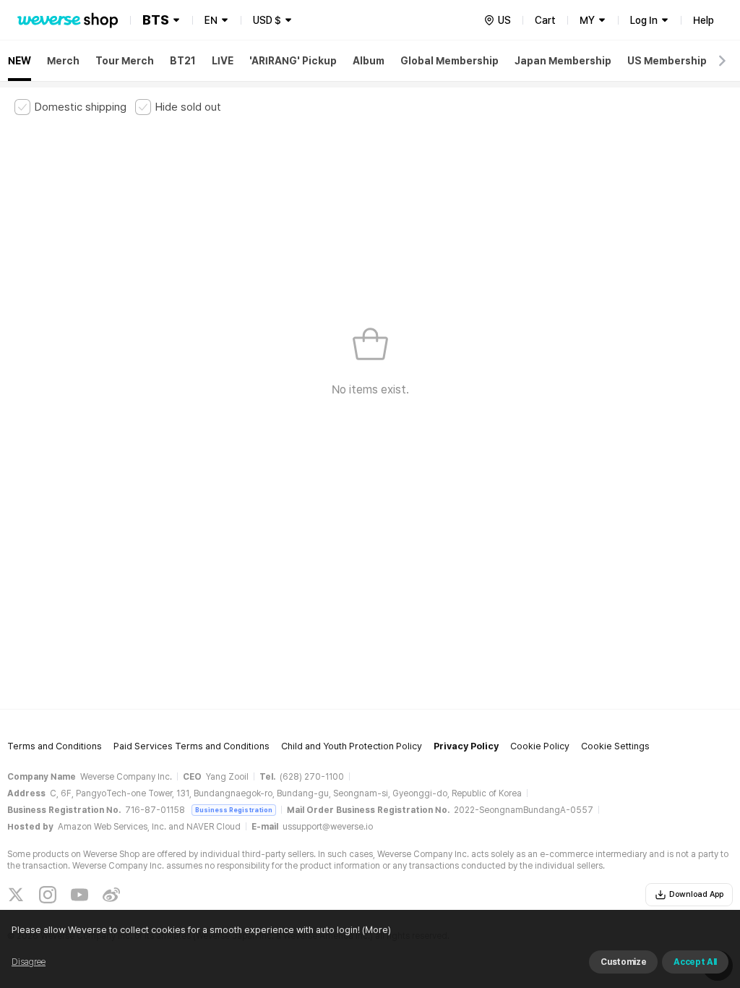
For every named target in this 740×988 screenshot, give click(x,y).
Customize (623, 962)
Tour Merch (124, 61)
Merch (63, 61)
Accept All (695, 962)
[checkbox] (70, 107)
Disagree (29, 962)
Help (703, 20)
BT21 (183, 61)
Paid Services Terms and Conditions (191, 746)
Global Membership (449, 61)
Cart (545, 20)
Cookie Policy (539, 746)
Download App (696, 894)
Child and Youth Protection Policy (351, 746)
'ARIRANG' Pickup (293, 61)
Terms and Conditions (54, 746)
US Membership (667, 61)
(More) (376, 929)
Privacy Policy (466, 746)
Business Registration (233, 810)
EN (211, 20)
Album (368, 61)
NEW (19, 61)
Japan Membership (563, 61)
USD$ (267, 20)
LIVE (222, 61)
